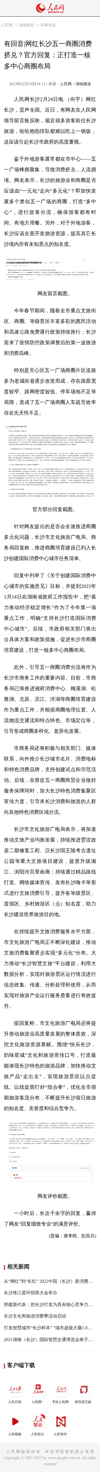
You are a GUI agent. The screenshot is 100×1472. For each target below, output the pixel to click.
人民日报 (14, 1402)
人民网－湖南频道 (75, 84)
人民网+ (37, 1402)
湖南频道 (26, 25)
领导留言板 (83, 1402)
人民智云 (37, 1434)
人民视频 (14, 1434)
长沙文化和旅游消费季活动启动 (35, 1316)
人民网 (6, 25)
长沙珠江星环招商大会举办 (30, 1292)
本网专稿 (48, 25)
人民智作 (60, 1434)
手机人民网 (60, 1402)
